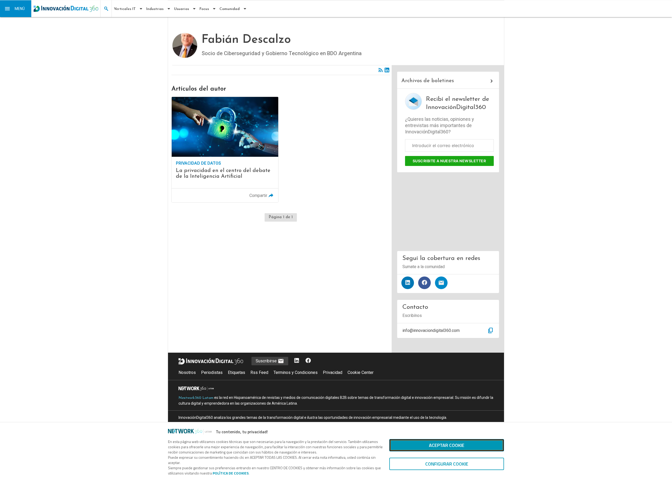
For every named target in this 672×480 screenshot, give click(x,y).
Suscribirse (267, 360)
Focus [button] (204, 9)
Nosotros (187, 372)
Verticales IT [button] (125, 9)
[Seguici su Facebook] (308, 360)
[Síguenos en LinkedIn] (407, 282)
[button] (16, 8)
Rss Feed (259, 372)
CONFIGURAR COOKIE (446, 463)
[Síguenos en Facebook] (424, 282)
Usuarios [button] (181, 9)
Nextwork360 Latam (195, 398)
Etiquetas (236, 372)
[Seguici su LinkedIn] (296, 360)
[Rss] (380, 70)
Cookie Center (361, 372)
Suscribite (449, 161)
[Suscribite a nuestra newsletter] (441, 282)
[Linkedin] (387, 70)
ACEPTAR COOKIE (446, 445)
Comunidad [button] (229, 9)
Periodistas (212, 372)
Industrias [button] (155, 9)
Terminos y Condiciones (296, 372)
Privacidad (332, 372)
